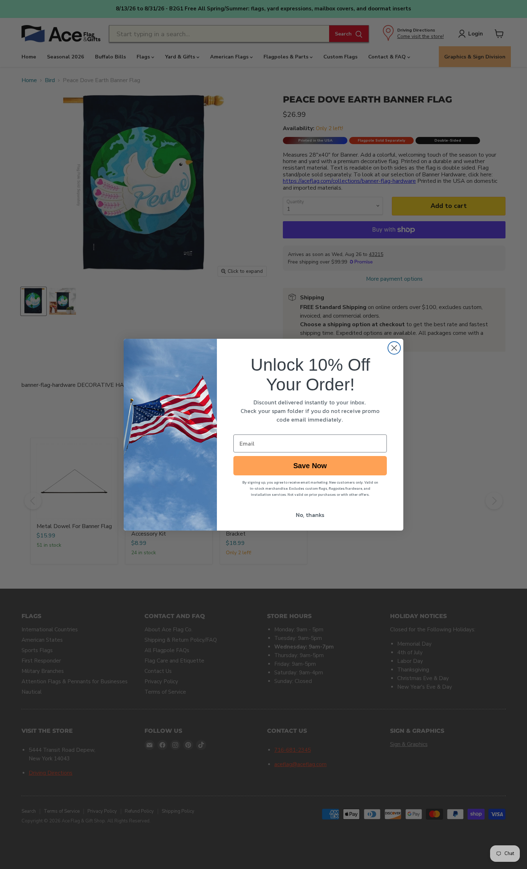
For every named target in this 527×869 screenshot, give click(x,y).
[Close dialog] (394, 348)
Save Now (310, 466)
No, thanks (310, 515)
